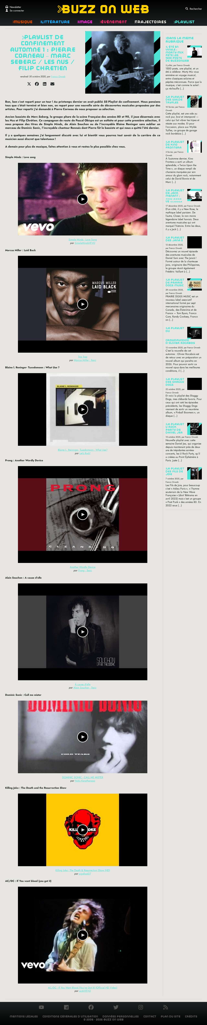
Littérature (55, 22)
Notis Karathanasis (85, 781)
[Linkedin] (45, 85)
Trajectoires (150, 22)
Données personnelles (121, 1016)
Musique (22, 22)
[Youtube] (41, 1008)
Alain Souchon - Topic (84, 687)
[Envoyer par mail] (52, 85)
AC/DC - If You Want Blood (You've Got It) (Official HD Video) (82, 987)
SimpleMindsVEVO (85, 243)
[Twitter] (29, 85)
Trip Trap (82, 357)
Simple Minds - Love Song (83, 239)
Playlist (184, 22)
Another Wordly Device (82, 567)
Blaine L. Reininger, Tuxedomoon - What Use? (83, 450)
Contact (149, 1016)
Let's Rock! (84, 453)
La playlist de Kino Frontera (175, 145)
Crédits (191, 1016)
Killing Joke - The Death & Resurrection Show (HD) (82, 870)
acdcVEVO (85, 991)
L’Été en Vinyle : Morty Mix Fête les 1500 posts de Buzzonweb (177, 54)
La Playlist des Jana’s (175, 239)
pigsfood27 (85, 874)
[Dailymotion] (66, 1008)
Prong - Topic (85, 570)
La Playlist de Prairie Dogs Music (175, 282)
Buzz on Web (103, 9)
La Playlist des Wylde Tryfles (175, 100)
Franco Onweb (58, 76)
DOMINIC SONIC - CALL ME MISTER (82, 777)
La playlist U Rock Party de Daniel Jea (175, 428)
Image (85, 22)
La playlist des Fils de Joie (175, 471)
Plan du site (170, 1016)
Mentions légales (24, 1016)
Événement (113, 22)
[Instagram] (140, 1008)
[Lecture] (82, 199)
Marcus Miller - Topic (85, 360)
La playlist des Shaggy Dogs (175, 382)
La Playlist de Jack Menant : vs (175, 196)
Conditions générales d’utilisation (70, 1016)
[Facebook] (37, 85)
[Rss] (165, 1008)
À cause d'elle (82, 684)
